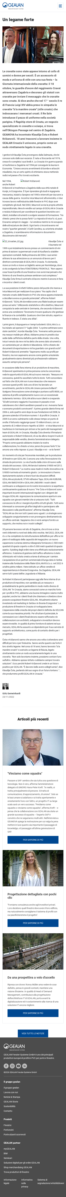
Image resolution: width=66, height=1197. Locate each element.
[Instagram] (12, 1066)
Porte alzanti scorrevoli (14, 1134)
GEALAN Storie (11, 1101)
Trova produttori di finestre (16, 1172)
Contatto (8, 1111)
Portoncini (9, 1130)
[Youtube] (18, 1066)
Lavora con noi (11, 1092)
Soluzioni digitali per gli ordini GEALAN (22, 1162)
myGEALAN (9, 1149)
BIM (6, 1153)
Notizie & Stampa (12, 1097)
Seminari (8, 1158)
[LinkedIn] (24, 1066)
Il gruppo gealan (11, 1087)
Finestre (7, 1125)
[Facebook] (6, 1066)
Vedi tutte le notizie (33, 1033)
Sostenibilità (9, 1106)
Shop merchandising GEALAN (18, 1167)
